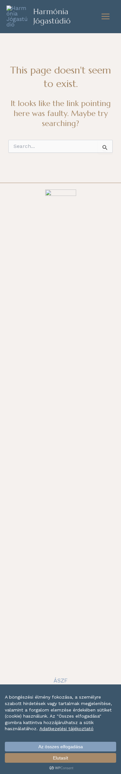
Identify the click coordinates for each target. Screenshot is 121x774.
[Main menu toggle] (106, 16)
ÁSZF (60, 680)
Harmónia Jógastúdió (52, 16)
